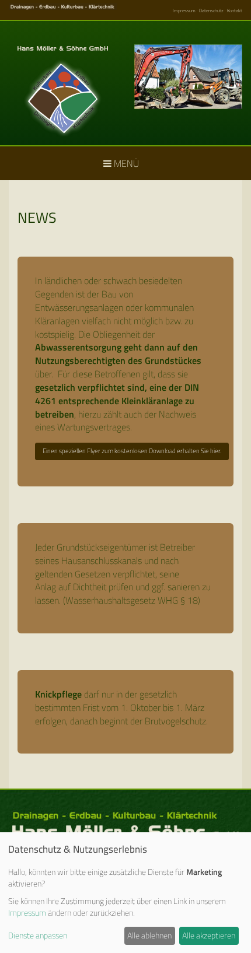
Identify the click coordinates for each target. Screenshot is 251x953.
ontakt (235, 10)
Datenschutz (211, 10)
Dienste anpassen (37, 935)
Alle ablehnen (149, 935)
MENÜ (125, 163)
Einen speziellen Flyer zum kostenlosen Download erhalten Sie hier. (132, 451)
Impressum (184, 10)
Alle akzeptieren (208, 935)
